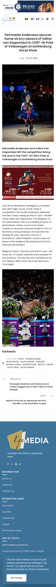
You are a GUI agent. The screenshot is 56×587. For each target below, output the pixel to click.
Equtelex (6, 511)
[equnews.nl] (32, 19)
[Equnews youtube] (16, 464)
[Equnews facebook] (8, 464)
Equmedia (7, 505)
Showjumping (27, 367)
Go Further (16, 577)
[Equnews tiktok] (20, 464)
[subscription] (47, 19)
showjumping (27, 361)
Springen (40, 361)
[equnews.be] (26, 19)
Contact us (8, 491)
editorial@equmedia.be (15, 544)
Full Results (8, 351)
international (30, 364)
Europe (49, 364)
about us (7, 478)
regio (21, 358)
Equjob (5, 524)
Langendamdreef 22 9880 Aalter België (23, 551)
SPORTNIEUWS (12, 361)
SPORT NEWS (13, 367)
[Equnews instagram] (12, 464)
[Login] (42, 19)
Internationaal (33, 358)
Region (41, 364)
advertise (7, 484)
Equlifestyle (8, 518)
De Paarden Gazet (12, 530)
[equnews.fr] (37, 19)
